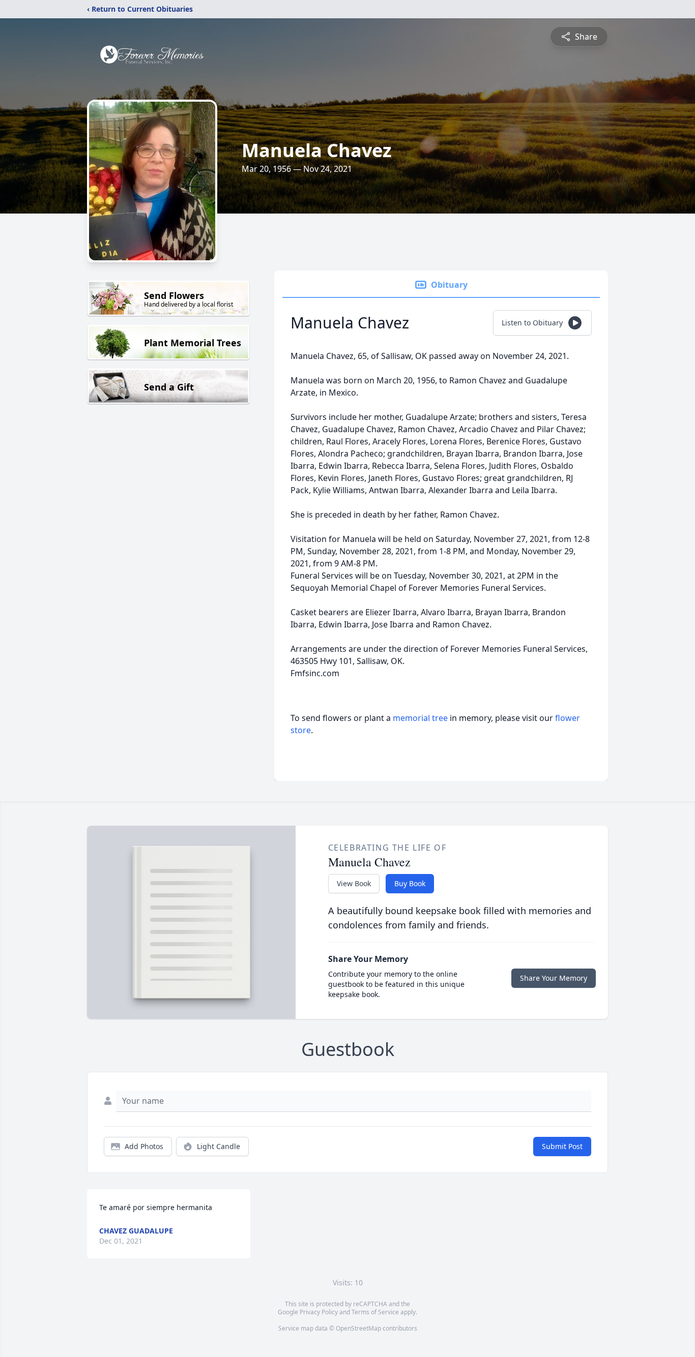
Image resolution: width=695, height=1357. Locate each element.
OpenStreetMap (358, 1328)
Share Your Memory (553, 978)
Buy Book (409, 883)
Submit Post (562, 1146)
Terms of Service (375, 1312)
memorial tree (420, 717)
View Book (354, 883)
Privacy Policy (319, 1312)
